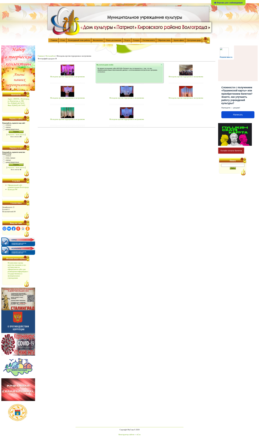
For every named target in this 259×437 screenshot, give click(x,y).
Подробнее (101, 71)
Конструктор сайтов (126, 434)
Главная (119, 4)
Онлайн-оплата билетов (231, 151)
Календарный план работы (79, 40)
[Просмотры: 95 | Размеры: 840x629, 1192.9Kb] (67, 117)
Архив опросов (20, 134)
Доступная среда (194, 40)
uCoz (139, 434)
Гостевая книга (149, 40)
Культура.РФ (12, 189)
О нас (62, 40)
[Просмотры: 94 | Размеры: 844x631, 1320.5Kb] (186, 96)
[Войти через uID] (4, 229)
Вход (136, 4)
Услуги (127, 40)
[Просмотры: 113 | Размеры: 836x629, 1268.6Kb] (67, 75)
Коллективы (98, 40)
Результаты (11, 134)
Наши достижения (113, 40)
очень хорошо (10, 158)
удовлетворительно (12, 129)
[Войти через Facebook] (14, 229)
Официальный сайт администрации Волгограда (18, 186)
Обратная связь (164, 40)
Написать (238, 115)
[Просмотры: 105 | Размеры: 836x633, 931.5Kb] (186, 75)
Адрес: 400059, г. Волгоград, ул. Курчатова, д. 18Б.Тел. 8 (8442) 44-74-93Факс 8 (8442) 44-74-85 (18, 102)
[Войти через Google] (23, 228)
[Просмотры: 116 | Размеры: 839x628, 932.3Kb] (67, 96)
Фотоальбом (50, 56)
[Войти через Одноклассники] (28, 229)
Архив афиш (178, 40)
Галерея (136, 40)
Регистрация (128, 4)
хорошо (8, 127)
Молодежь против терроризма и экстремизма (67, 77)
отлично (8, 125)
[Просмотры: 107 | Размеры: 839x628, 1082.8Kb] (126, 117)
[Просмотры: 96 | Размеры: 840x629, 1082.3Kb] (126, 96)
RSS (141, 4)
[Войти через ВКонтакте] (9, 229)
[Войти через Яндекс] (18, 229)
